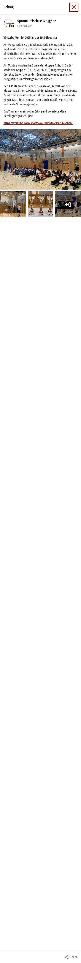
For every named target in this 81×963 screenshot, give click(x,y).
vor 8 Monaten (24, 25)
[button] (40, 159)
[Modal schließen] (74, 7)
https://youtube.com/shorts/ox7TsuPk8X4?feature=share (38, 123)
